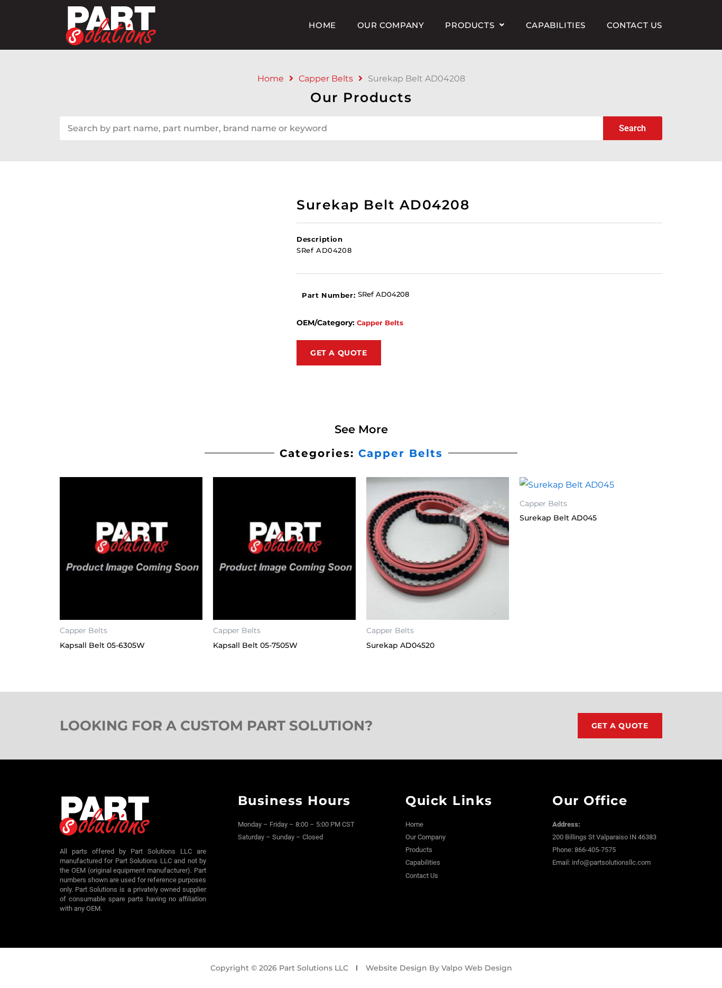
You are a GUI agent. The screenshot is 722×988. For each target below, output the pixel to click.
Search (632, 128)
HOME (322, 25)
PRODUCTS (469, 25)
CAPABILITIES (556, 25)
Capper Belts (326, 79)
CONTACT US (634, 25)
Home (270, 79)
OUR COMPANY (390, 25)
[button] (474, 25)
